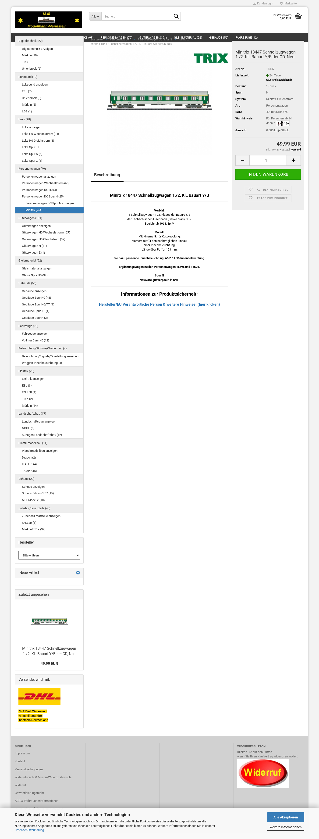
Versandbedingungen (29, 769)
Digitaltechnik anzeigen (37, 48)
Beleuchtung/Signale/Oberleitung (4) (42, 348)
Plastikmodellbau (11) (32, 443)
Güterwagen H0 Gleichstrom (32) (43, 239)
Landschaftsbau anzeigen (39, 421)
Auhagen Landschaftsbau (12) (42, 435)
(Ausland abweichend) (279, 79)
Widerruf (20, 785)
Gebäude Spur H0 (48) (36, 297)
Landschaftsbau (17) (32, 413)
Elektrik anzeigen (33, 378)
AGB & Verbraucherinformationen (36, 801)
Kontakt (20, 761)
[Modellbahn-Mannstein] (48, 20)
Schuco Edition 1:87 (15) (38, 493)
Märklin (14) (30, 405)
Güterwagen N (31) (34, 245)
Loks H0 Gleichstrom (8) (38, 140)
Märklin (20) (30, 55)
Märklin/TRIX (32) (34, 529)
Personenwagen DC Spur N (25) (43, 196)
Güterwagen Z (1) (33, 252)
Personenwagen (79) (32, 168)
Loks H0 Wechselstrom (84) (40, 134)
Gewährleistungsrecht (29, 793)
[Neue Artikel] (78, 573)
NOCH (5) (28, 428)
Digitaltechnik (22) (30, 41)
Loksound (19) (28, 77)
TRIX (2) (27, 399)
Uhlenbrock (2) (31, 68)
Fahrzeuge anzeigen (35, 333)
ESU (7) (27, 91)
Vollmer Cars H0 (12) (35, 340)
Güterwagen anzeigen (36, 226)
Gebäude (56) (27, 283)
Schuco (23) (26, 478)
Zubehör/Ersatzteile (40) (34, 508)
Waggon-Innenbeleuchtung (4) (42, 363)
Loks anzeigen (31, 127)
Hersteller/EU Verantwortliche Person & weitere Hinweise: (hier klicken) (159, 304)
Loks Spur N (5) (32, 154)
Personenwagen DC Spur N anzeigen (49, 203)
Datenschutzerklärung (29, 830)
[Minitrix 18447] (159, 102)
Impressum (22, 753)
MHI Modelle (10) (33, 500)
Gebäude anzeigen (34, 291)
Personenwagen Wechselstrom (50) (46, 183)
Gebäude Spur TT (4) (36, 311)
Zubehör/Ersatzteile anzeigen (41, 516)
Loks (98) (24, 119)
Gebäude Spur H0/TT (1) (38, 304)
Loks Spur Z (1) (32, 160)
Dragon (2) (29, 457)
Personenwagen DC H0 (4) (39, 190)
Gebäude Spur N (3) (35, 317)
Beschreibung (107, 174)
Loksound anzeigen (35, 84)
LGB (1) (27, 111)
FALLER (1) (29, 392)
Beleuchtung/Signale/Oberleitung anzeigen (50, 356)
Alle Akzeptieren (285, 817)
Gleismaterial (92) (30, 260)
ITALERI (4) (29, 464)
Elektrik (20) (26, 371)
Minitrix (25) (33, 210)
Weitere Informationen (285, 827)
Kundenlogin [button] (264, 3)
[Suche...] (176, 16)
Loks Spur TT (31, 147)
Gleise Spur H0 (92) (35, 275)
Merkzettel (290, 3)
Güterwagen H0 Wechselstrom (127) (46, 232)
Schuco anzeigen (33, 486)
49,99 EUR (49, 663)
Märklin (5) (29, 104)
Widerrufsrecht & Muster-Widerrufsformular (43, 777)
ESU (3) (27, 385)
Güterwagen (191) (30, 218)
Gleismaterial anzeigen (37, 268)
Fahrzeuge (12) (28, 326)
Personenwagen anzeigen (39, 176)
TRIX (25, 62)
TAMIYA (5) (29, 471)
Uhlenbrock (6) (31, 98)
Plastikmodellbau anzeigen (39, 450)
